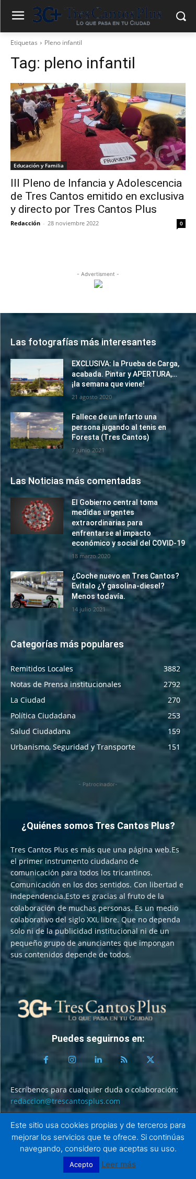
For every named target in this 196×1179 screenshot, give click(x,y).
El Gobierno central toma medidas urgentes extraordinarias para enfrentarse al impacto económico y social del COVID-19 (128, 522)
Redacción (25, 223)
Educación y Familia (39, 165)
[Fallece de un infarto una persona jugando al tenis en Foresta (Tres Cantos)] (36, 430)
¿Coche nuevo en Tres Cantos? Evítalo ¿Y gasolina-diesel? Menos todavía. (125, 586)
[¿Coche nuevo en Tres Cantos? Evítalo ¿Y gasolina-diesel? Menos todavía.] (36, 589)
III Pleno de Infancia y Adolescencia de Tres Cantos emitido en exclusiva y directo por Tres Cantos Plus (97, 196)
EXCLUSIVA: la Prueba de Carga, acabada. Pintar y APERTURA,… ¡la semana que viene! (125, 373)
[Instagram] (72, 1060)
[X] (150, 1060)
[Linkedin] (98, 1060)
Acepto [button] (81, 1164)
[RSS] (124, 1060)
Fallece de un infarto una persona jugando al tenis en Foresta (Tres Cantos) (119, 427)
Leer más (118, 1164)
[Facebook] (46, 1060)
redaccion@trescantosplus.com (65, 1101)
